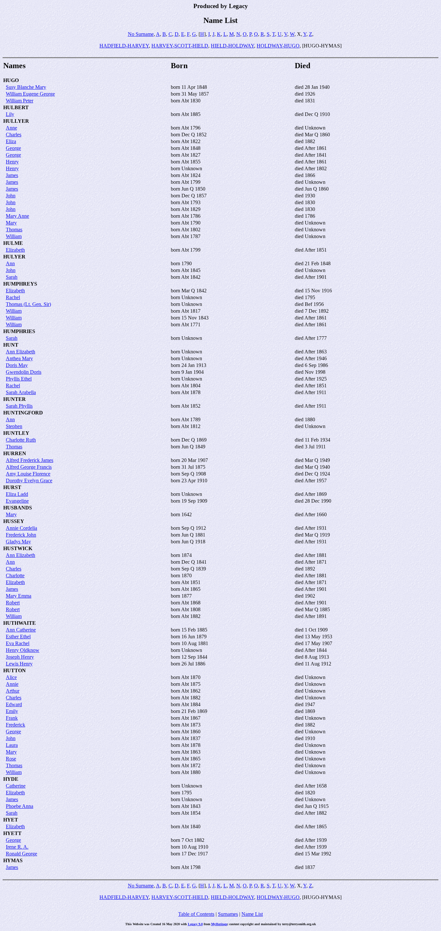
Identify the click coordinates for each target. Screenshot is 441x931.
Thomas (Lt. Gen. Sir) (28, 304)
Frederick (15, 724)
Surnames (228, 914)
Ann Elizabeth (20, 351)
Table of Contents (196, 914)
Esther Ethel (18, 636)
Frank (12, 718)
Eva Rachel (17, 643)
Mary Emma (18, 596)
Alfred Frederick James (29, 460)
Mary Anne (17, 216)
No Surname (141, 34)
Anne (11, 128)
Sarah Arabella (21, 392)
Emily (12, 711)
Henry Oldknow (22, 650)
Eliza (11, 141)
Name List (252, 914)
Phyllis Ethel (19, 379)
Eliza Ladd (17, 494)
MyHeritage (219, 924)
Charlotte (15, 575)
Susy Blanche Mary (26, 87)
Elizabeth (15, 250)
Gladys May (18, 541)
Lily (10, 114)
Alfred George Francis (29, 467)
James (12, 175)
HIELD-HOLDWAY (232, 45)
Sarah (11, 277)
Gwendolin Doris (23, 372)
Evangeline (17, 501)
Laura (12, 745)
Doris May (17, 365)
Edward (14, 704)
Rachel (13, 297)
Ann (10, 263)
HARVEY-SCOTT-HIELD (179, 45)
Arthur (12, 691)
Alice (11, 677)
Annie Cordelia (21, 528)
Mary (11, 222)
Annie (12, 684)
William (14, 236)
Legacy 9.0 (195, 924)
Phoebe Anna (19, 806)
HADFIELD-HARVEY (124, 45)
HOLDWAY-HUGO (278, 45)
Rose (11, 758)
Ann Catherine (21, 630)
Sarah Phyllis (19, 406)
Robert (13, 602)
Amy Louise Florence (28, 473)
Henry (12, 161)
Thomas (14, 229)
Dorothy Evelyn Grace (29, 480)
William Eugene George (30, 94)
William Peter (19, 100)
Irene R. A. (17, 847)
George (13, 148)
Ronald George (21, 853)
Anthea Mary (19, 358)
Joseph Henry (20, 657)
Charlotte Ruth (21, 440)
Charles (13, 134)
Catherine (16, 786)
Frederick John (21, 535)
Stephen (14, 426)
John (10, 195)
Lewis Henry (19, 663)
